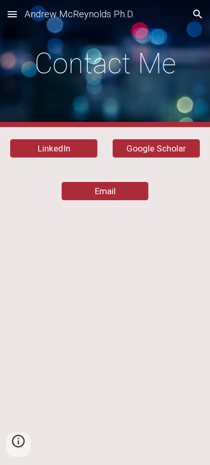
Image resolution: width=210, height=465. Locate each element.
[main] (105, 63)
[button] (12, 14)
